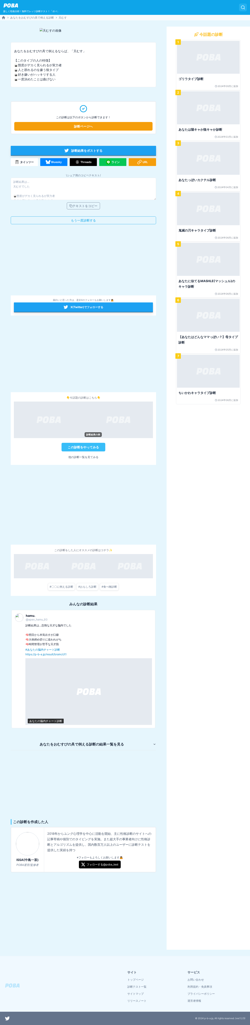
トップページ (135, 979)
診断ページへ (83, 126)
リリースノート (136, 1000)
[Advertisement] (83, 261)
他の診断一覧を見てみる (83, 457)
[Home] (3, 18)
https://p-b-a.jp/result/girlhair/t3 (100, 654)
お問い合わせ (196, 979)
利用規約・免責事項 (200, 986)
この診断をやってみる (83, 447)
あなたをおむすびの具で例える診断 (32, 17)
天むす (63, 17)
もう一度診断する (83, 220)
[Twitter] (7, 1018)
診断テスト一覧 (136, 986)
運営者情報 (194, 1000)
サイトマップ (135, 993)
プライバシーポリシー (201, 993)
